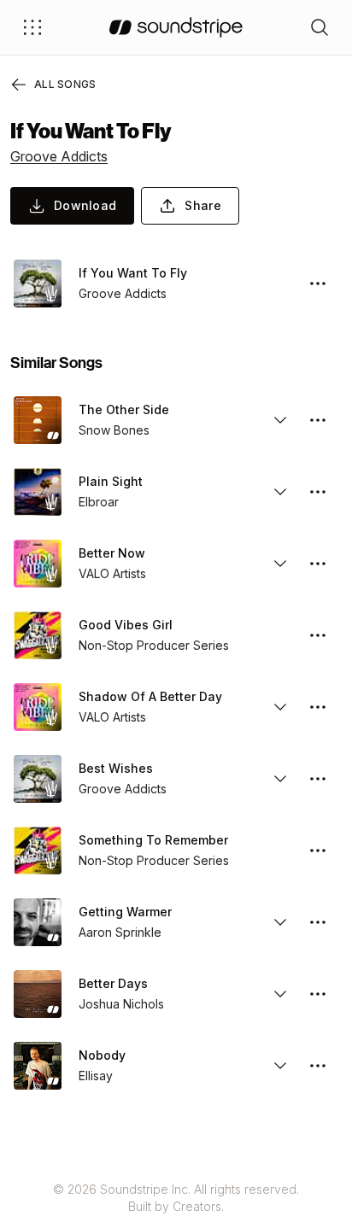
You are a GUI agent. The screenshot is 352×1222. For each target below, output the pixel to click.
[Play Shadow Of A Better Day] (38, 707)
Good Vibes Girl (126, 624)
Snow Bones (114, 430)
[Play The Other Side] (38, 420)
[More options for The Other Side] (318, 420)
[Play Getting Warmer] (38, 922)
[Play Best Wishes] (38, 779)
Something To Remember (153, 840)
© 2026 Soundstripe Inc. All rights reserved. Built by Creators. (176, 1197)
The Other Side (124, 409)
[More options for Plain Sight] (318, 492)
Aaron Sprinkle (120, 932)
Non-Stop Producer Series (154, 645)
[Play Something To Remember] (38, 850)
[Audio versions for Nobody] (280, 1066)
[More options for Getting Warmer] (318, 922)
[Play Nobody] (38, 1066)
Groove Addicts (59, 156)
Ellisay (96, 1075)
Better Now (112, 553)
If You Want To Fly (133, 273)
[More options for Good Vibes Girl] (318, 635)
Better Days (113, 983)
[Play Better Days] (38, 994)
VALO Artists (112, 573)
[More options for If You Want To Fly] (318, 283)
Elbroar (99, 501)
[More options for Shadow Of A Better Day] (318, 707)
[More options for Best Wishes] (318, 779)
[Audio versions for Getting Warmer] (280, 922)
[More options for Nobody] (318, 1066)
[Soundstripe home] (176, 27)
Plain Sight (111, 481)
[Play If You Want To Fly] (38, 283)
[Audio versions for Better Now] (280, 564)
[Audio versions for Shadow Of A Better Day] (280, 707)
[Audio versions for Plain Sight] (280, 492)
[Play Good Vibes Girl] (38, 635)
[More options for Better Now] (318, 564)
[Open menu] (32, 27)
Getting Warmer (125, 911)
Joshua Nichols (121, 1004)
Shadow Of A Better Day (150, 696)
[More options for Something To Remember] (318, 850)
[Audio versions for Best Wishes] (280, 779)
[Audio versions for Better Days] (280, 994)
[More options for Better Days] (318, 994)
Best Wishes (116, 768)
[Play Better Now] (38, 564)
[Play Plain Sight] (38, 492)
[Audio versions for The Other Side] (280, 420)
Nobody (102, 1055)
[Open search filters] (319, 27)
